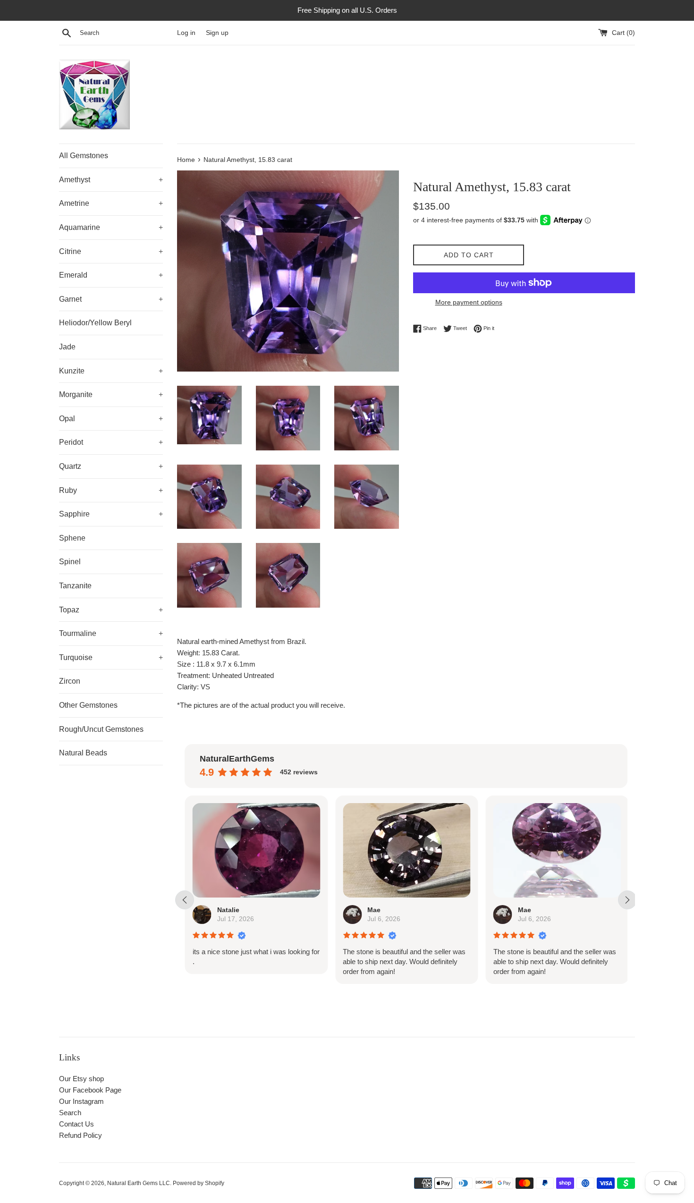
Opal (111, 419)
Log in (186, 32)
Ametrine (111, 203)
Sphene (72, 538)
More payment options (468, 302)
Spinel (70, 562)
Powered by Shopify (198, 1183)
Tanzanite (75, 586)
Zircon (69, 681)
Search (70, 1113)
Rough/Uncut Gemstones (101, 729)
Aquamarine (111, 227)
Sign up (217, 32)
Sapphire (111, 514)
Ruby (111, 490)
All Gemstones (83, 156)
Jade (67, 347)
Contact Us (76, 1124)
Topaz (111, 610)
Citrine (111, 251)
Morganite (111, 394)
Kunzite (111, 371)
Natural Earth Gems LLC (138, 1183)
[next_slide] (627, 899)
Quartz (111, 466)
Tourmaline (111, 633)
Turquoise (111, 657)
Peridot (111, 442)
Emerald (111, 275)
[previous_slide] (184, 899)
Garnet (111, 299)
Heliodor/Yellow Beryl (95, 323)
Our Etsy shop (81, 1079)
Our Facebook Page (90, 1090)
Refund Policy (80, 1135)
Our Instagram (81, 1101)
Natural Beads (83, 753)
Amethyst (111, 180)
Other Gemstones (88, 705)
